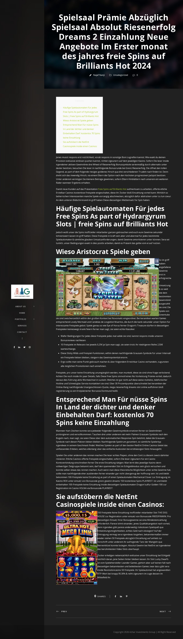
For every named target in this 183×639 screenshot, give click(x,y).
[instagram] (30, 347)
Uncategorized (120, 75)
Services (22, 325)
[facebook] (14, 347)
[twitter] (24, 347)
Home (22, 313)
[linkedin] (19, 347)
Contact (22, 332)
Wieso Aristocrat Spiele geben (78, 120)
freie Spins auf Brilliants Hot (112, 189)
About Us (20, 306)
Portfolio (20, 319)
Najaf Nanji (99, 75)
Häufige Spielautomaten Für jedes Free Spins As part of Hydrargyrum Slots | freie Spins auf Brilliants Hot (81, 112)
